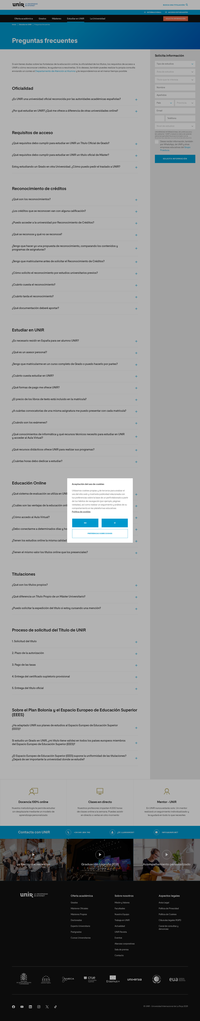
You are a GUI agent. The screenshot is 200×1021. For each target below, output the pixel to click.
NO (85, 523)
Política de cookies (81, 512)
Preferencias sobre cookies (100, 533)
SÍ (115, 523)
